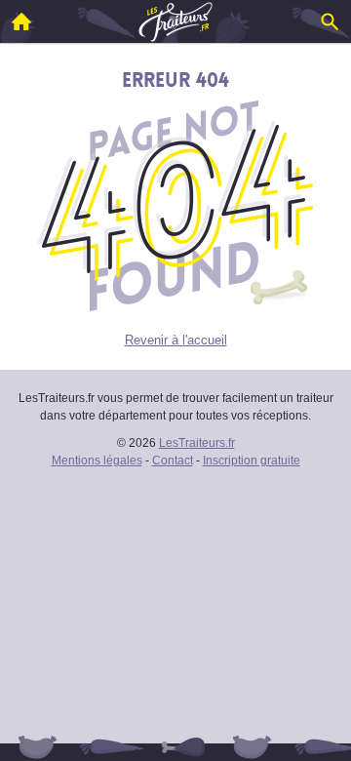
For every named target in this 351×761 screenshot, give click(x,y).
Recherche (329, 21)
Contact (172, 460)
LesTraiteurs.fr (197, 443)
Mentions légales (97, 460)
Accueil (21, 21)
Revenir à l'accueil (176, 340)
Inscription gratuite (251, 460)
